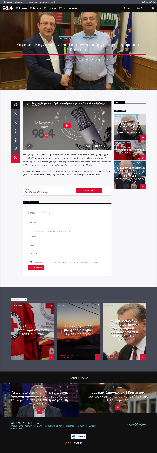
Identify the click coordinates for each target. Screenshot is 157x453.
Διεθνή (118, 116)
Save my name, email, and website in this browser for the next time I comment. (67, 262)
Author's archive (89, 190)
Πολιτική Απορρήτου (53, 426)
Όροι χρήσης (17, 426)
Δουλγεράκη (84, 39)
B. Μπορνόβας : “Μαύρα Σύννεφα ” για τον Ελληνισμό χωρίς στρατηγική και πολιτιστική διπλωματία (130, 127)
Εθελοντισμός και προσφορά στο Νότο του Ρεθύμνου (130, 150)
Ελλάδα (126, 116)
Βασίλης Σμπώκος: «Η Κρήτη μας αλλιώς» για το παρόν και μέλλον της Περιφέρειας (117, 396)
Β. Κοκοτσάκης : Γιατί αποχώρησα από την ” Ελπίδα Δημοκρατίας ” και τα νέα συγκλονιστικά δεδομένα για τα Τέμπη (130, 174)
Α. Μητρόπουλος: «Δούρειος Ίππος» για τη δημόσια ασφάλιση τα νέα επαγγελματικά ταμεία (124, 330)
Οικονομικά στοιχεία (48, 2)
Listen (129, 8)
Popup (143, 8)
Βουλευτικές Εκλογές (68, 39)
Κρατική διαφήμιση (33, 426)
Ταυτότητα (69, 426)
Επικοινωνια (33, 2)
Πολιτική (134, 116)
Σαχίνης (135, 163)
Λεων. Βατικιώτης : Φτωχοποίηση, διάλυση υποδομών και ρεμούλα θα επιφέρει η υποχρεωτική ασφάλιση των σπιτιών (39, 398)
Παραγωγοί (20, 2)
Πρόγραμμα (8, 2)
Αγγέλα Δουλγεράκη (70, 59)
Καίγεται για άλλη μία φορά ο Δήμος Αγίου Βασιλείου (79, 330)
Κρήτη (94, 39)
